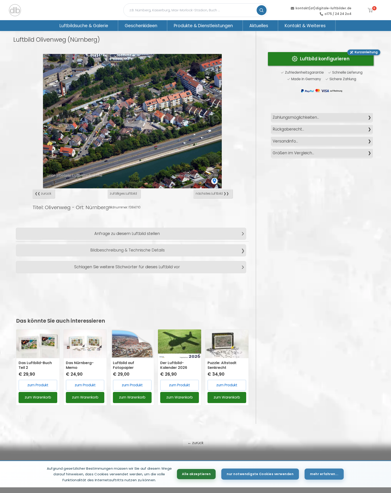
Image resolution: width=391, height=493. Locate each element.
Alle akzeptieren (196, 474)
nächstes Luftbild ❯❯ (212, 193)
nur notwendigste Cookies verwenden (260, 474)
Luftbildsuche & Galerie (84, 26)
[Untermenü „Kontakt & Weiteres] (331, 25)
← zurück (195, 442)
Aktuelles (258, 26)
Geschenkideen (141, 26)
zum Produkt (37, 385)
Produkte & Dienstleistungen (203, 26)
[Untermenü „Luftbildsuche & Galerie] (114, 25)
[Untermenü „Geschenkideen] (163, 25)
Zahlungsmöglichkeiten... (296, 117)
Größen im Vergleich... (293, 153)
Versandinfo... (285, 141)
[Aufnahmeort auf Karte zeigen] (214, 181)
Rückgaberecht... (288, 129)
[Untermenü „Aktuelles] (274, 25)
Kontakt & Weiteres (305, 26)
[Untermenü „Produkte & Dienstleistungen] (238, 25)
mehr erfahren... (324, 474)
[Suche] (262, 10)
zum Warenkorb (38, 397)
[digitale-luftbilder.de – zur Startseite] (14, 10)
